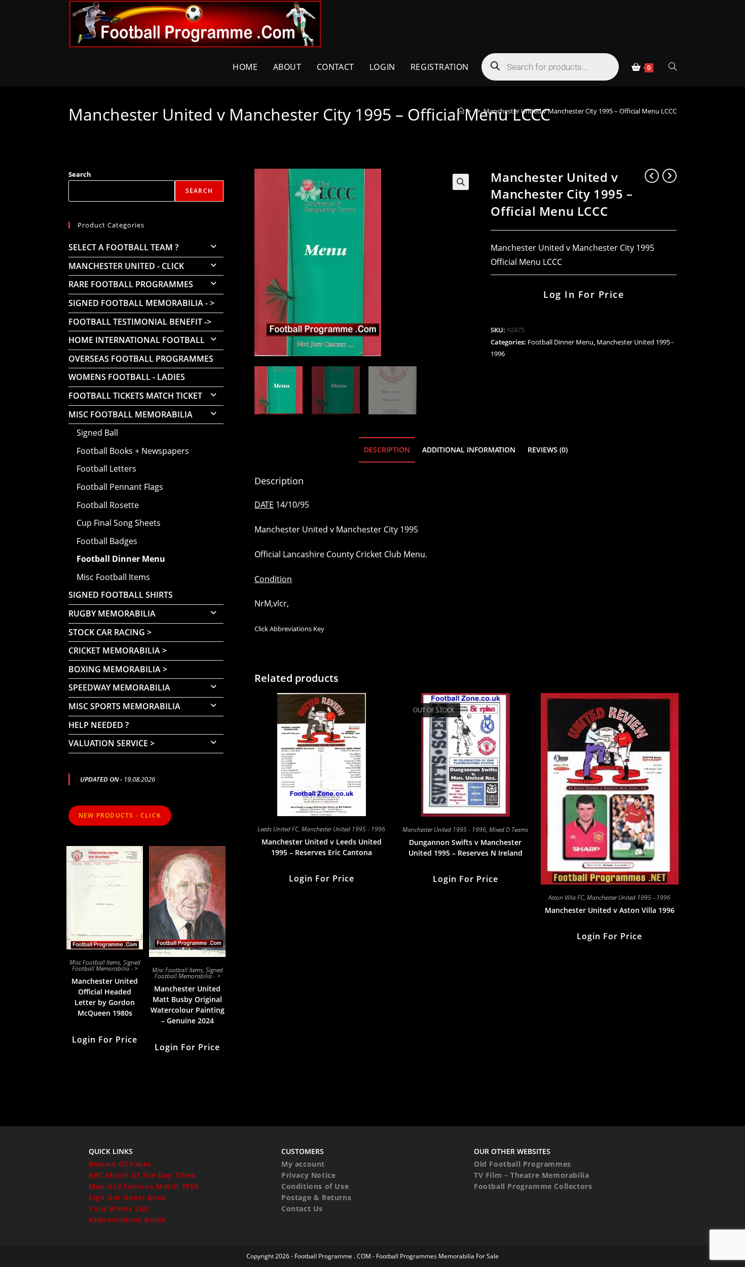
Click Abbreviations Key (289, 628)
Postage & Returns (316, 1197)
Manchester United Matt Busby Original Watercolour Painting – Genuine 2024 (188, 1004)
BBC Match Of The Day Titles (142, 1175)
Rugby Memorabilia (112, 613)
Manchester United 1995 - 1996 (343, 829)
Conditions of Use (315, 1186)
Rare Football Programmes (130, 284)
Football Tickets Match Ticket (135, 395)
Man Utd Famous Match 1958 (144, 1186)
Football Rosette (108, 505)
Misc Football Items (113, 577)
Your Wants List (119, 1208)
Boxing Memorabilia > (117, 669)
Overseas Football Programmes (140, 358)
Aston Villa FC (566, 897)
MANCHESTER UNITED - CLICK (126, 266)
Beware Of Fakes (120, 1164)
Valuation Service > (111, 743)
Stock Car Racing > (110, 632)
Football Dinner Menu (560, 342)
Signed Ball (97, 432)
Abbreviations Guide (127, 1219)
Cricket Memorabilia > (117, 650)
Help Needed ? (98, 725)
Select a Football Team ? (123, 247)
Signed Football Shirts (120, 594)
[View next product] (669, 176)
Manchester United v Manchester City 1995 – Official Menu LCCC (580, 111)
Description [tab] (387, 449)
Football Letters (106, 468)
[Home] (461, 111)
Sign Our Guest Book (128, 1197)
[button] (461, 182)
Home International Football (136, 339)
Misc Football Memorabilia (130, 414)
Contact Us (302, 1208)
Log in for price (583, 294)
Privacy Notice (308, 1175)
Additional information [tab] (468, 449)
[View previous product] (652, 176)
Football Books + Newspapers (133, 450)
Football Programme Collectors (533, 1186)
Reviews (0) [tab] (548, 449)
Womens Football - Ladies (126, 376)
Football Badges (107, 541)
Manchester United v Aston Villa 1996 (610, 910)
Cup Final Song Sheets (119, 522)
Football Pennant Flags (120, 486)
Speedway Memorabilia (119, 687)
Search (79, 174)
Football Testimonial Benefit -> (139, 321)
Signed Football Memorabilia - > (141, 303)
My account (303, 1164)
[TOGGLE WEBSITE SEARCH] (672, 67)
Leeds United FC (278, 829)
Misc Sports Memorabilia (124, 706)
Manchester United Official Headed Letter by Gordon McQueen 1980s (104, 997)
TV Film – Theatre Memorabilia (531, 1175)
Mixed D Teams (508, 829)
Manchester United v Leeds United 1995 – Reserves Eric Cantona (322, 847)
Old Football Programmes (522, 1164)
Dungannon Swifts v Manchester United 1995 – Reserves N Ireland (465, 847)
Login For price (321, 878)
